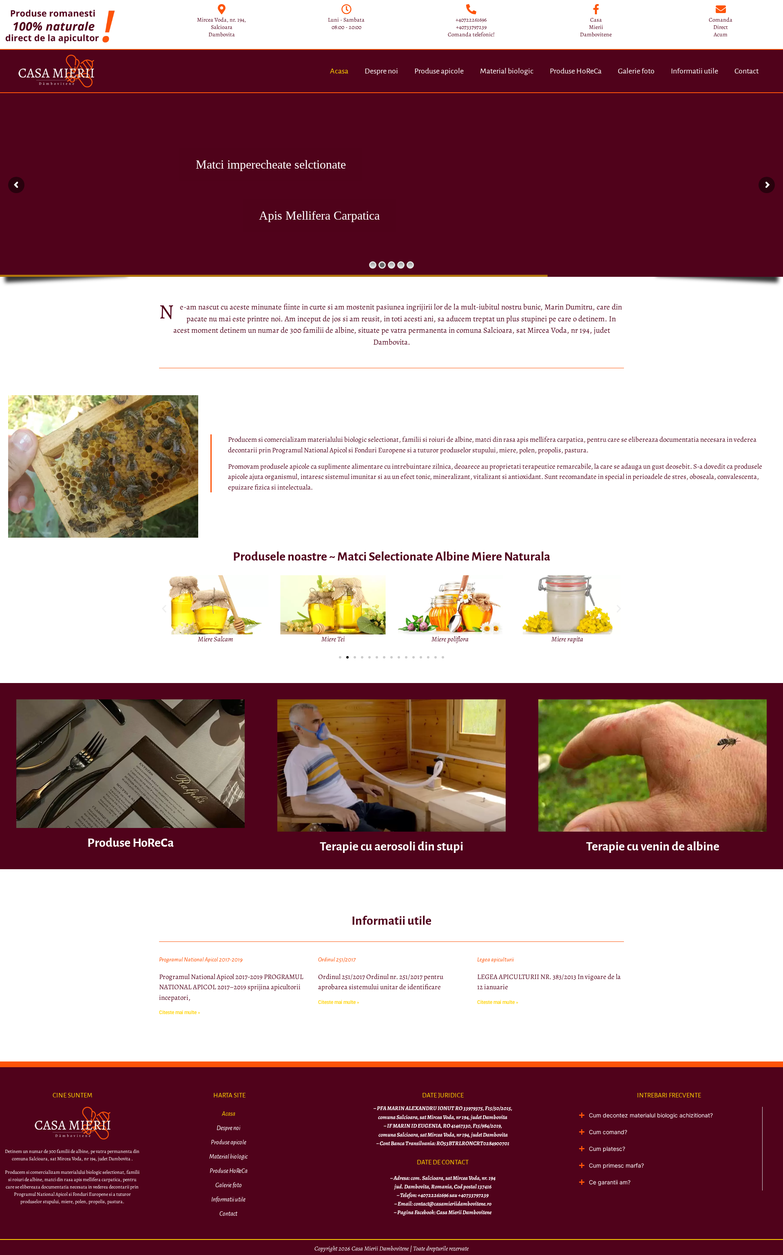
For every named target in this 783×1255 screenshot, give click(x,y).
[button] (164, 609)
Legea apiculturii (495, 960)
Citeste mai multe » (179, 1012)
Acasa (339, 71)
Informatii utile (694, 71)
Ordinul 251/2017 (337, 960)
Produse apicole (439, 71)
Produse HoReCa (576, 71)
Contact (746, 71)
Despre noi (381, 71)
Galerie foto (636, 71)
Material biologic (506, 71)
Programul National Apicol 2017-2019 (201, 960)
